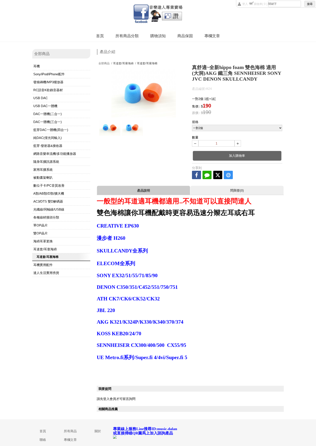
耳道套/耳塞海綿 (45, 249)
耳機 (36, 66)
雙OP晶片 (40, 233)
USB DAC (40, 98)
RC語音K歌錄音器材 (48, 90)
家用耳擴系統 (43, 169)
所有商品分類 (127, 36)
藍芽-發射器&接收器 (47, 146)
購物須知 (158, 36)
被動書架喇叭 (43, 177)
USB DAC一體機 (45, 106)
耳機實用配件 (43, 265)
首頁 (100, 36)
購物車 (260, 4)
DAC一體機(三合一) (47, 122)
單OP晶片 (40, 225)
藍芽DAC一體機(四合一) (50, 130)
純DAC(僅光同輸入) (47, 138)
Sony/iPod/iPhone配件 (49, 74)
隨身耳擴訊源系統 (46, 161)
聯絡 (43, 439)
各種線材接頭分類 (46, 217)
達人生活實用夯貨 (46, 273)
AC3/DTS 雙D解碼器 (48, 201)
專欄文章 (212, 36)
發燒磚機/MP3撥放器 (48, 82)
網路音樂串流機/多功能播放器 (54, 153)
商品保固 (185, 36)
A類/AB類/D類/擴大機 (48, 193)
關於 (98, 431)
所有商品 (70, 431)
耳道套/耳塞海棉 (47, 256)
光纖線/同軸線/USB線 (48, 209)
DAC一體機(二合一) (47, 114)
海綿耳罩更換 (43, 241)
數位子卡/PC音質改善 (48, 185)
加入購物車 (237, 155)
